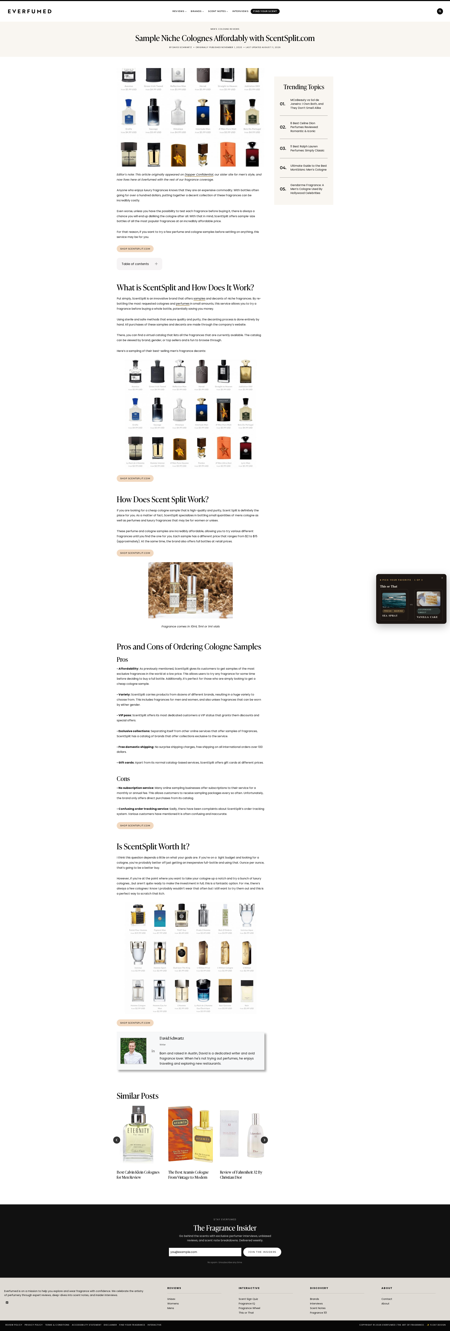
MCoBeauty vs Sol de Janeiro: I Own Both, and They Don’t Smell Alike (306, 104)
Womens (173, 1303)
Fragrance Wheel (249, 1308)
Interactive (154, 1324)
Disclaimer (110, 1324)
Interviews (240, 11)
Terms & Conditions (57, 1324)
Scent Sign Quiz (248, 1299)
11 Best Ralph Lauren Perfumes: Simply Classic (307, 148)
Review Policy (13, 1324)
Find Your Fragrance (132, 1324)
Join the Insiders (262, 1251)
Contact (386, 1299)
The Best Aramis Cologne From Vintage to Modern (188, 1174)
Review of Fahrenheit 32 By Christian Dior (241, 1174)
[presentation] (139, 1134)
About (385, 1303)
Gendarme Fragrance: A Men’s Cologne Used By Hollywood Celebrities (307, 189)
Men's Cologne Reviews (225, 29)
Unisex (171, 1299)
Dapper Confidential (199, 175)
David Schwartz (182, 47)
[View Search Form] (440, 11)
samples (199, 298)
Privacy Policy (34, 1324)
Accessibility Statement (86, 1324)
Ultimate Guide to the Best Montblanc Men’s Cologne (308, 168)
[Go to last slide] (116, 1140)
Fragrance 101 (318, 1312)
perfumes (182, 304)
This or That (246, 1312)
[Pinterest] (7, 1302)
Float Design (438, 1324)
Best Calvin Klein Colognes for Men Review (138, 1174)
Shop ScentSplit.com (135, 248)
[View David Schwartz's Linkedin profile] (153, 1051)
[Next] (264, 1140)
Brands (314, 1299)
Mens (170, 1308)
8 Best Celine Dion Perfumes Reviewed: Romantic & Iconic (304, 127)
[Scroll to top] (441, 1320)
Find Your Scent (265, 11)
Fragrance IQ (247, 1303)
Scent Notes (318, 1308)
